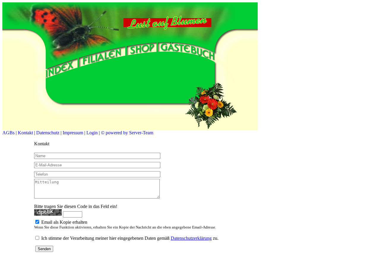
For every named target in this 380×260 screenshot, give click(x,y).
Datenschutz (47, 132)
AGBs (8, 132)
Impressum (73, 132)
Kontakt (25, 132)
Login (92, 132)
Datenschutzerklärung (191, 238)
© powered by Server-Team (127, 132)
